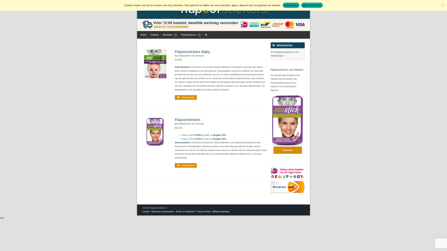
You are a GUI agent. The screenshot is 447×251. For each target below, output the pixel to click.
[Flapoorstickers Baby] (155, 63)
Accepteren (291, 5)
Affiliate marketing (220, 211)
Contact (146, 211)
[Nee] (442, 5)
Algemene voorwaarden (162, 211)
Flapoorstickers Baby (192, 52)
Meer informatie (312, 5)
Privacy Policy (204, 211)
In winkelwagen (187, 97)
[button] (206, 35)
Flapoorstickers (187, 120)
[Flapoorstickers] (155, 131)
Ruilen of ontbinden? (186, 211)
